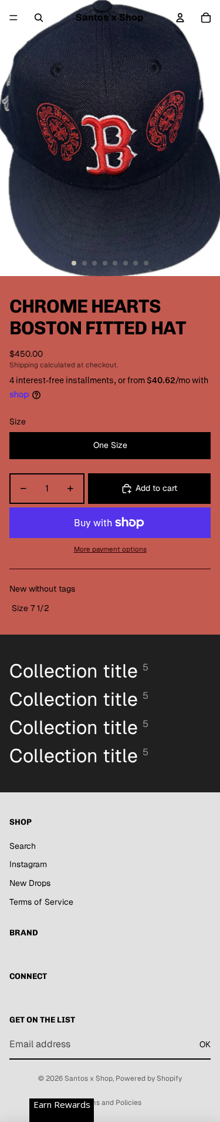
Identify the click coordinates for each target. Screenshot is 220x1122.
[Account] (180, 18)
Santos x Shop (89, 1078)
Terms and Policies (110, 1102)
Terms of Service (41, 902)
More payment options (110, 549)
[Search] (39, 18)
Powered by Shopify (149, 1078)
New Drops (29, 883)
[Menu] (13, 17)
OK (205, 1044)
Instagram (28, 864)
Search (22, 846)
